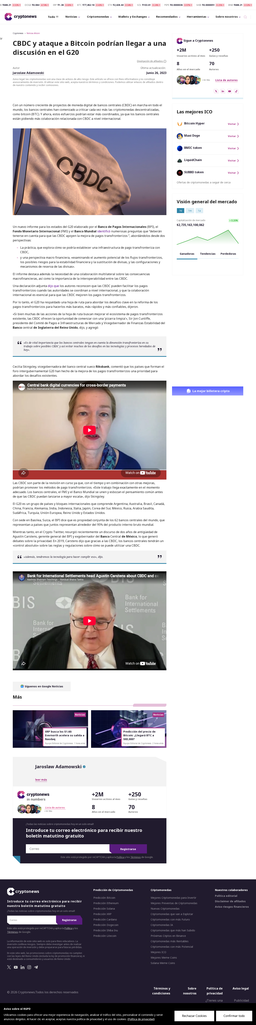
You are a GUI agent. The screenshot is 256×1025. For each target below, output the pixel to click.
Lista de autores (226, 80)
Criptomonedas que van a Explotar (172, 914)
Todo (51, 17)
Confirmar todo (234, 1016)
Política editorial (226, 896)
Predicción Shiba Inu (105, 930)
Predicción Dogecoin (105, 925)
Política (120, 857)
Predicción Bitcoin (104, 897)
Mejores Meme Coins (164, 957)
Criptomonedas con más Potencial (172, 946)
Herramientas (196, 16)
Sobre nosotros (227, 16)
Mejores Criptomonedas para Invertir (173, 897)
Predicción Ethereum (106, 903)
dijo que (53, 286)
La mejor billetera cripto (211, 391)
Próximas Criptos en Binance (168, 936)
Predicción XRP (102, 914)
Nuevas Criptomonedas (165, 908)
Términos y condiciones (161, 991)
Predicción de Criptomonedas (113, 890)
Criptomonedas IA (162, 925)
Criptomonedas (98, 16)
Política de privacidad (215, 991)
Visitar (232, 124)
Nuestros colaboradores (231, 890)
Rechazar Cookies (194, 1016)
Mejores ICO (158, 952)
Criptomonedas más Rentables (170, 941)
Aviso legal (241, 989)
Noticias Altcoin (33, 33)
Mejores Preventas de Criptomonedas (174, 903)
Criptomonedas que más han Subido (173, 930)
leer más (41, 779)
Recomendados (167, 16)
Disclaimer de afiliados (230, 901)
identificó (103, 231)
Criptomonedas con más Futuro (170, 919)
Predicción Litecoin (104, 936)
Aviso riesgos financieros (232, 906)
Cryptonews (18, 33)
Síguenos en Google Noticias (43, 686)
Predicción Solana (104, 908)
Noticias (71, 16)
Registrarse (128, 849)
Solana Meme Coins (163, 963)
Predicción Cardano (105, 919)
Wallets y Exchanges (132, 16)
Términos (135, 857)
